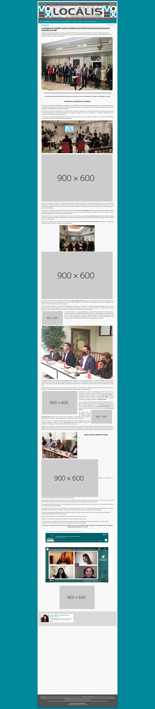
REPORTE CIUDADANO (65, 21)
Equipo (60, 3)
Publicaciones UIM (67, 3)
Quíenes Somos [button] (52, 3)
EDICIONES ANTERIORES (77, 21)
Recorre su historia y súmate (72, 19)
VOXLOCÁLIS (43, 4)
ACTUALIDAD (46, 21)
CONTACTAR (87, 21)
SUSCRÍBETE (94, 21)
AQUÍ (42, 385)
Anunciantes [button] (76, 3)
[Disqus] (77, 643)
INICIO (41, 21)
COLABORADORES (55, 21)
